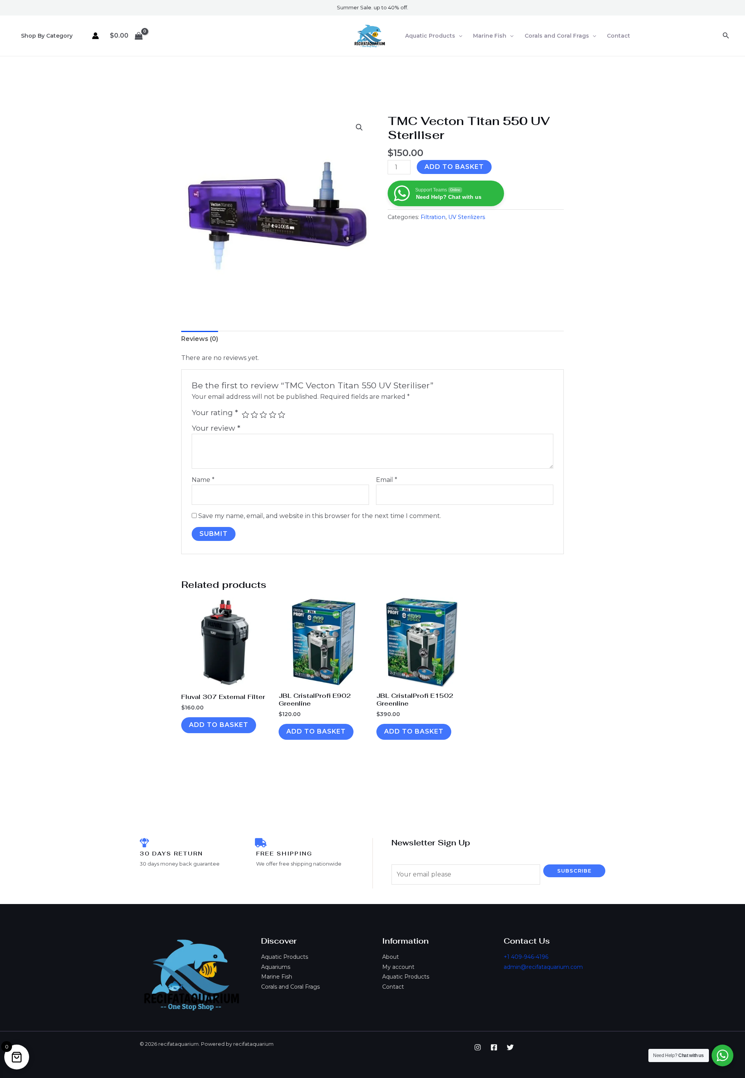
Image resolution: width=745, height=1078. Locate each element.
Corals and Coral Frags (557, 35)
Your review (216, 428)
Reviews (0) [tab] (199, 339)
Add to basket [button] (218, 725)
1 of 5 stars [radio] (245, 414)
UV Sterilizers (466, 217)
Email (386, 479)
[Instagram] (477, 1047)
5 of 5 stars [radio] (281, 414)
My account (398, 966)
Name (203, 479)
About (390, 956)
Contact (618, 35)
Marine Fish (489, 35)
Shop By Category (47, 35)
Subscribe (574, 871)
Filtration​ (433, 217)
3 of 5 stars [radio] (263, 414)
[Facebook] (493, 1047)
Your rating (215, 412)
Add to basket (454, 166)
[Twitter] (510, 1047)
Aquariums (275, 966)
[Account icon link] (95, 35)
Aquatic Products (430, 35)
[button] (458, 36)
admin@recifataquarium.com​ (543, 966)
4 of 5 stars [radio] (272, 414)
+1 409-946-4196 (526, 956)
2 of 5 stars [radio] (254, 414)
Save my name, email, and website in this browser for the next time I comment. (319, 516)
